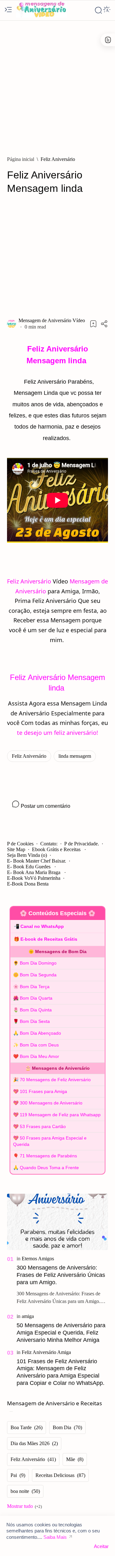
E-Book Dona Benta (28, 884)
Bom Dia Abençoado (40, 1033)
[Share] (104, 324)
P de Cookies (20, 843)
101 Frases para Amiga (43, 1091)
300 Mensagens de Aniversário (51, 1102)
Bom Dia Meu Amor (39, 1056)
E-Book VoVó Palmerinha (33, 878)
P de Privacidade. (81, 843)
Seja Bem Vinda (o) (27, 855)
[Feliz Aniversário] (29, 756)
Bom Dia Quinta (36, 1009)
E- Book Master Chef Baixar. (36, 861)
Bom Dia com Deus (39, 1044)
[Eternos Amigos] (38, 1259)
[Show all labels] (24, 1506)
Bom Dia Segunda (38, 974)
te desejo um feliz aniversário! (57, 732)
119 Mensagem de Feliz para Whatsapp (60, 1114)
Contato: (48, 843)
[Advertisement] (57, 85)
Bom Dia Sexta (35, 1021)
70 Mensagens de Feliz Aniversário (55, 1079)
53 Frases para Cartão (43, 1126)
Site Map (16, 849)
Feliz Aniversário (29, 581)
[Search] (98, 10)
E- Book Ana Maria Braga (34, 872)
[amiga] (28, 1316)
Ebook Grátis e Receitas (57, 849)
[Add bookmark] (93, 324)
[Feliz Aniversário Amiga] (46, 1352)
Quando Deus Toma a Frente (49, 1167)
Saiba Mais (55, 1537)
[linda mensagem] (75, 756)
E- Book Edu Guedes (29, 866)
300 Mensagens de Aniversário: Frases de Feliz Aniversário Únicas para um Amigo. (61, 1274)
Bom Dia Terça (35, 986)
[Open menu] (8, 10)
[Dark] (107, 10)
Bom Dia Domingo (38, 963)
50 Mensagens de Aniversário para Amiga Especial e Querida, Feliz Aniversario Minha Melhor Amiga (61, 1332)
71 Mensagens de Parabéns (48, 1155)
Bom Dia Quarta (36, 998)
